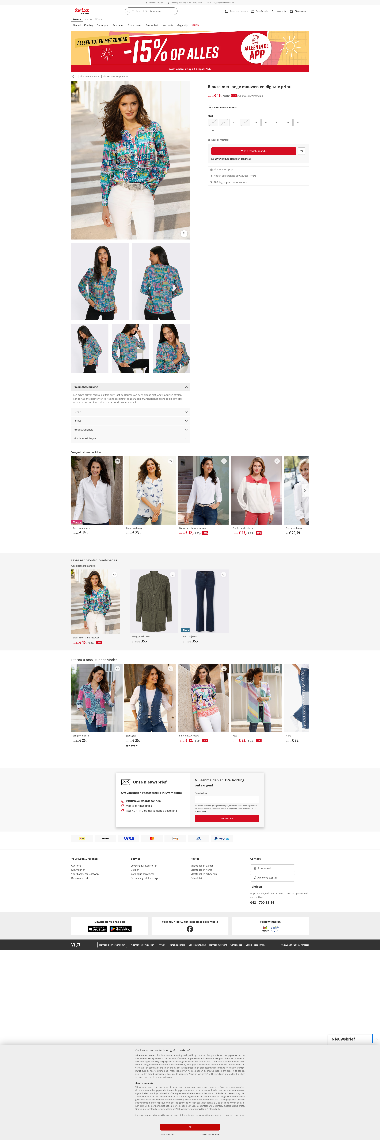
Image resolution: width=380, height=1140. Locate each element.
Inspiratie (168, 25)
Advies (195, 858)
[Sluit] (376, 1038)
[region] (190, 1092)
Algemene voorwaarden (142, 944)
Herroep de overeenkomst (112, 944)
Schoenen (118, 25)
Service (136, 858)
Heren (88, 19)
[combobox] (157, 11)
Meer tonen (201, 811)
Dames (77, 19)
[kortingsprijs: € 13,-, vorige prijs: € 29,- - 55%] (256, 490)
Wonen (99, 19)
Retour (77, 420)
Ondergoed (103, 25)
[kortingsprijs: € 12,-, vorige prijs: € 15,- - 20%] (203, 490)
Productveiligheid (83, 429)
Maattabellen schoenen (204, 874)
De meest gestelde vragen (145, 878)
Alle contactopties (268, 877)
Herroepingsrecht (218, 944)
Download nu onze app (109, 921)
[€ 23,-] (150, 490)
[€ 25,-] (97, 698)
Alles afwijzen (167, 1134)
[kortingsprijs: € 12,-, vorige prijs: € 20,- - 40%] (203, 698)
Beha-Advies (197, 878)
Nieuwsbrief (78, 869)
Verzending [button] (257, 95)
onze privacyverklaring (158, 1115)
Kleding (88, 25)
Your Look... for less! (84, 858)
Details (77, 412)
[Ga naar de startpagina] (82, 11)
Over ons (76, 865)
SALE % (195, 25)
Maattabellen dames (202, 865)
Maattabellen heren (202, 869)
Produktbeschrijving (86, 387)
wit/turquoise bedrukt (225, 107)
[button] (72, 76)
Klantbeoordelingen (85, 438)
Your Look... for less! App (85, 874)
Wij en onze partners (145, 1055)
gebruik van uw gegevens (224, 1055)
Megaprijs (182, 25)
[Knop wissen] (174, 11)
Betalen (135, 869)
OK (190, 1127)
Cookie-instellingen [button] (255, 944)
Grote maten (135, 25)
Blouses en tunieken (90, 76)
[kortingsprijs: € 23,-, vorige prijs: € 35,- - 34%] (256, 698)
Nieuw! (77, 25)
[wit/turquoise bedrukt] (210, 107)
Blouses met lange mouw (115, 76)
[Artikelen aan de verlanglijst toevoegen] (301, 151)
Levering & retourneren (144, 865)
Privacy (161, 944)
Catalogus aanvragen (143, 874)
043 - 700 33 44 (262, 902)
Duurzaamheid (79, 878)
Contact (255, 858)
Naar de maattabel (220, 140)
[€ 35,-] (154, 601)
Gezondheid (152, 25)
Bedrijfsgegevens (197, 944)
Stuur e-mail (264, 869)
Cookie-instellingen (210, 1134)
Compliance (236, 944)
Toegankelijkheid (176, 944)
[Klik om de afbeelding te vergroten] (184, 233)
